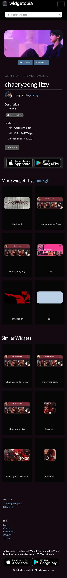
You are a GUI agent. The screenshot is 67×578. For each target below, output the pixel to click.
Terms (6, 538)
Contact (7, 528)
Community (9, 531)
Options (11, 147)
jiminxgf (35, 95)
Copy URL (26, 62)
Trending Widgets (12, 503)
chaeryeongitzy (14, 115)
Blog (5, 525)
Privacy (7, 534)
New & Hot (8, 506)
